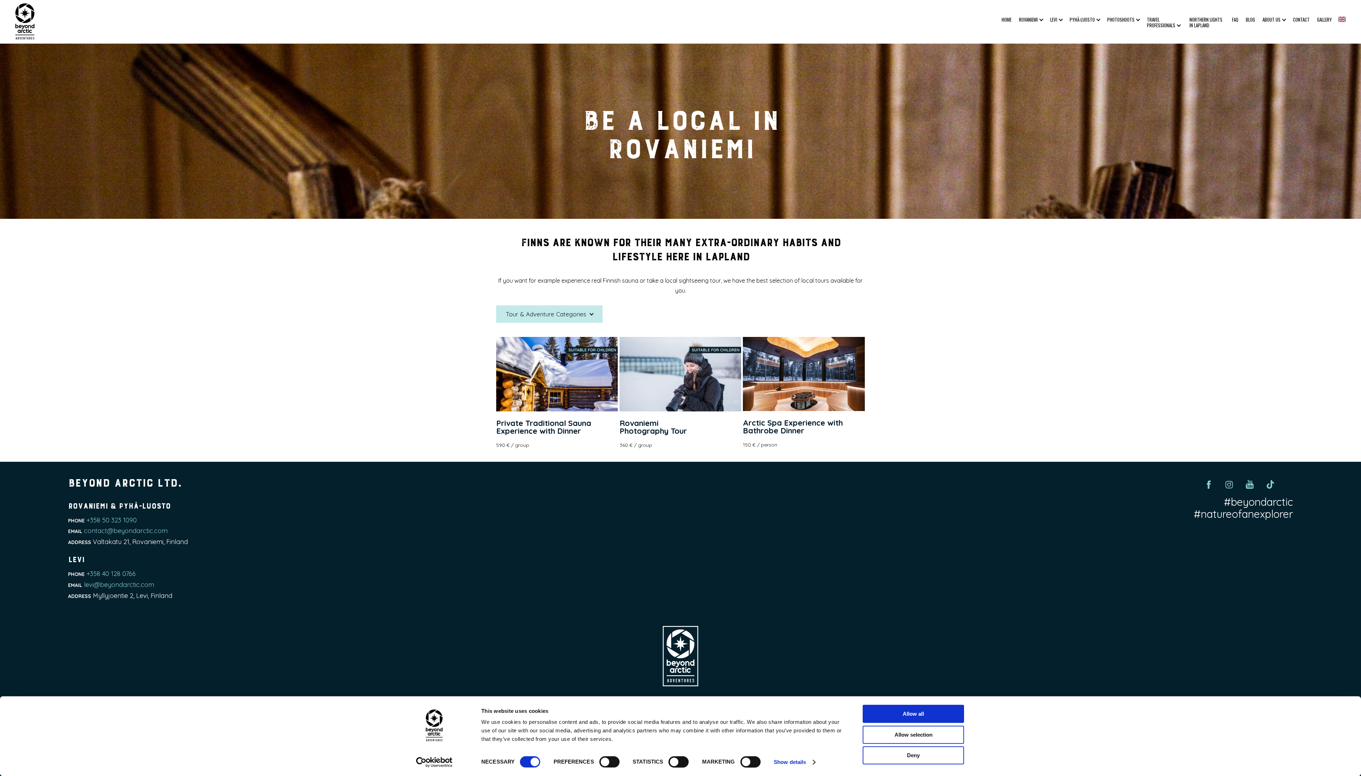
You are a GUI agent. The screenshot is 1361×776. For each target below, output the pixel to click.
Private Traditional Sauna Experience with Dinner (543, 427)
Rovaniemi (1028, 19)
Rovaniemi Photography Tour (653, 427)
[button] (1342, 19)
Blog (1250, 19)
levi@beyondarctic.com (119, 585)
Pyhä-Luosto (1082, 19)
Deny (913, 755)
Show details (790, 762)
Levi (1053, 19)
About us (1271, 19)
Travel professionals (1161, 22)
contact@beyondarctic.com (126, 531)
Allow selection (913, 735)
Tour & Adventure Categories (547, 314)
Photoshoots (1121, 19)
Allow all (913, 714)
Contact (1301, 19)
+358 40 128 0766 (111, 574)
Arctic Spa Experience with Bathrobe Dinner (793, 427)
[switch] (609, 761)
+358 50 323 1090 (111, 520)
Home (1007, 20)
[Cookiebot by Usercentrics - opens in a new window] (434, 762)
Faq (1235, 19)
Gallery (1324, 19)
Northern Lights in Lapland (1205, 22)
